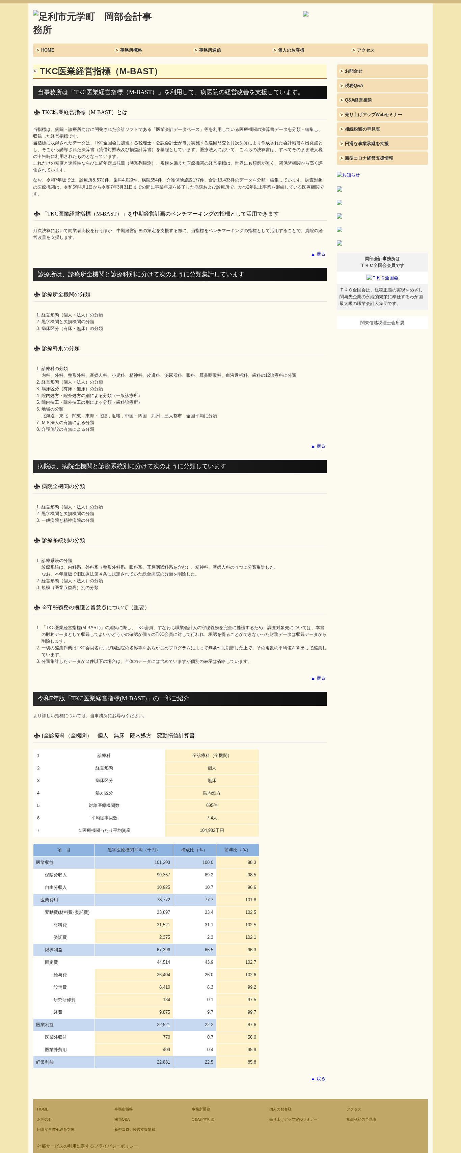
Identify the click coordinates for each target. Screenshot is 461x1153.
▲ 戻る (318, 254)
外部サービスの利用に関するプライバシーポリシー (87, 1146)
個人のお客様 (291, 50)
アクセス (366, 50)
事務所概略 (131, 50)
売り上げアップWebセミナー (373, 114)
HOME (47, 50)
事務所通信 (210, 50)
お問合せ (353, 71)
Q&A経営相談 (358, 100)
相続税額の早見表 (362, 129)
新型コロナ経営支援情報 (369, 158)
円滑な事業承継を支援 (367, 143)
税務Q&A (354, 85)
